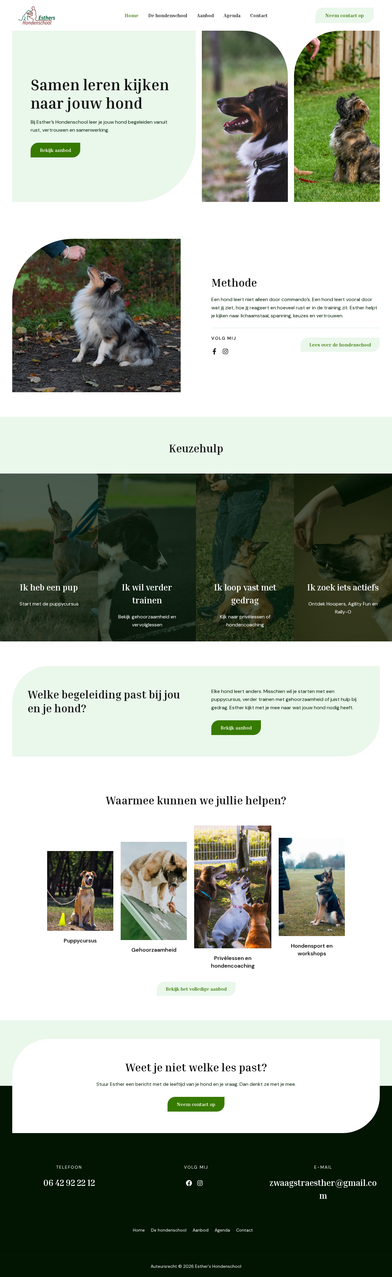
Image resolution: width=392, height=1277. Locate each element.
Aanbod (205, 15)
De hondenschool (167, 15)
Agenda (232, 15)
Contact (259, 15)
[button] (344, 15)
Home (131, 15)
